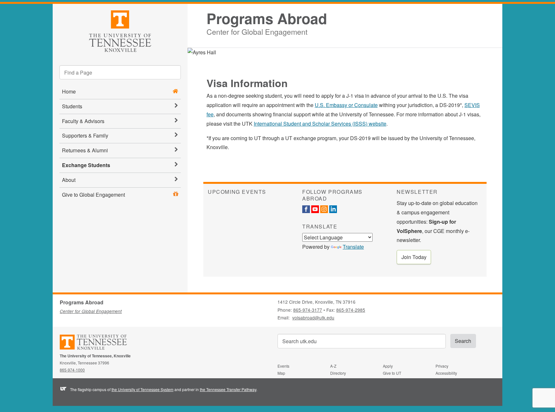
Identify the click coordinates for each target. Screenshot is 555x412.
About (68, 180)
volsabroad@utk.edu (313, 317)
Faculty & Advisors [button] (83, 121)
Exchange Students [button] (86, 165)
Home (69, 91)
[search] (120, 72)
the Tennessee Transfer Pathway (228, 389)
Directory (338, 373)
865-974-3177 (307, 310)
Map (281, 373)
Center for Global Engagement (257, 30)
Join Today (414, 257)
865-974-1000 (72, 369)
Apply (388, 366)
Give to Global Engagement (93, 194)
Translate (353, 246)
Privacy (442, 366)
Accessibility (446, 373)
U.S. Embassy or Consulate (346, 105)
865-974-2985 (350, 310)
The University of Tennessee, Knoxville (120, 30)
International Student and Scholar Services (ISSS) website (320, 123)
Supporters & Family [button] (85, 135)
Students (72, 106)
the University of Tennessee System (142, 389)
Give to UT (392, 373)
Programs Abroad (267, 18)
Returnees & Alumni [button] (85, 150)
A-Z (333, 366)
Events (283, 366)
